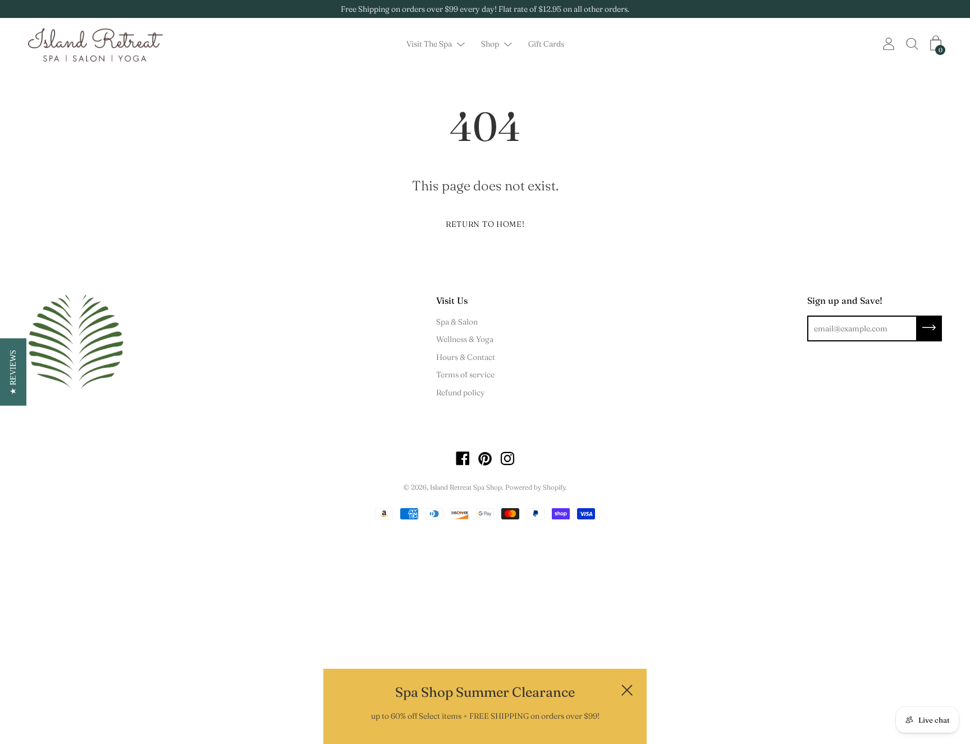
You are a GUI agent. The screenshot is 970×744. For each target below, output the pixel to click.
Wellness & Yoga (464, 339)
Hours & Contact (465, 357)
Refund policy (460, 392)
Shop (490, 44)
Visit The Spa (429, 44)
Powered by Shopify (535, 487)
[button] (13, 372)
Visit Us (452, 300)
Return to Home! (485, 224)
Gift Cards (546, 44)
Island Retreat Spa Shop (466, 487)
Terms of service (465, 374)
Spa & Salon (457, 322)
